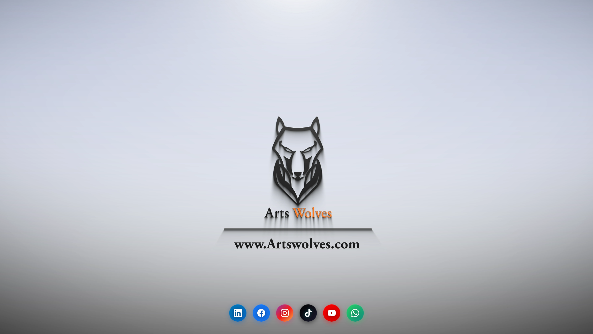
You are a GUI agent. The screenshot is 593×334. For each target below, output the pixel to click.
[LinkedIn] (237, 313)
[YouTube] (331, 313)
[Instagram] (284, 313)
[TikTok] (308, 313)
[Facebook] (261, 313)
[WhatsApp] (355, 313)
